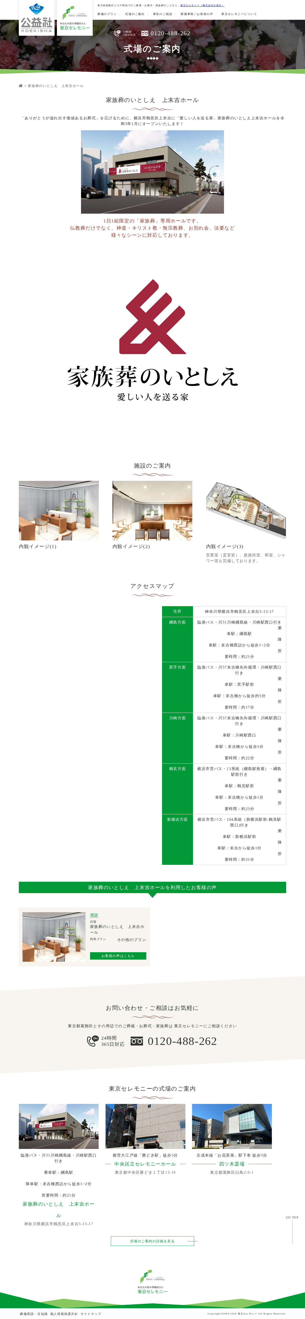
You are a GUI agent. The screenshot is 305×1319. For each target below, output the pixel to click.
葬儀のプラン (107, 14)
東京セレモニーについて (239, 14)
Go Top (292, 1217)
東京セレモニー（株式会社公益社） (202, 5)
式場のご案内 (135, 14)
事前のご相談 (163, 14)
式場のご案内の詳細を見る (152, 1241)
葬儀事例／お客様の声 (197, 14)
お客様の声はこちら (118, 956)
